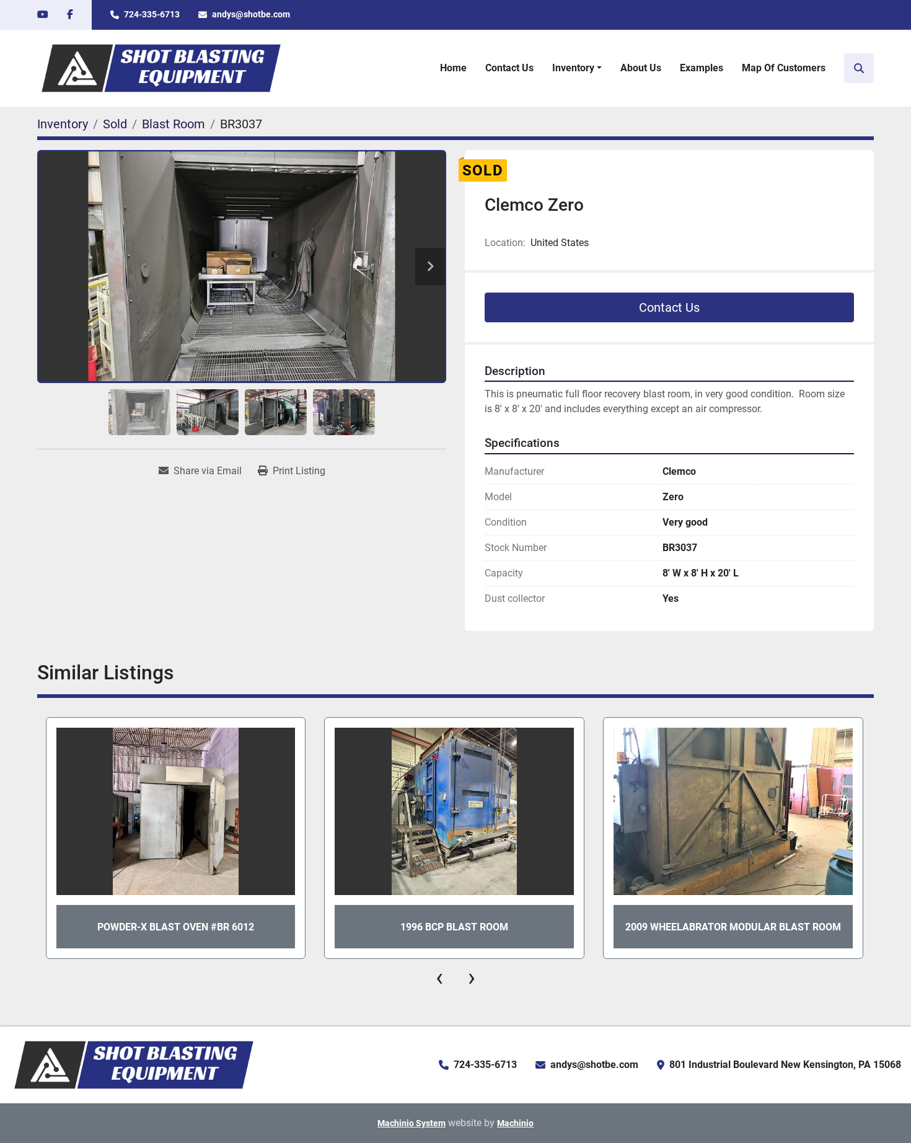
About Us (640, 68)
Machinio (515, 1123)
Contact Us (509, 68)
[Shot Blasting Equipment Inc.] (134, 1064)
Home (453, 68)
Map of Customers (783, 68)
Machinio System (411, 1123)
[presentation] (439, 977)
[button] (577, 68)
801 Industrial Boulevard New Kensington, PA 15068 (785, 1064)
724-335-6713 (152, 14)
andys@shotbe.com (251, 14)
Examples (701, 68)
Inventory (573, 68)
